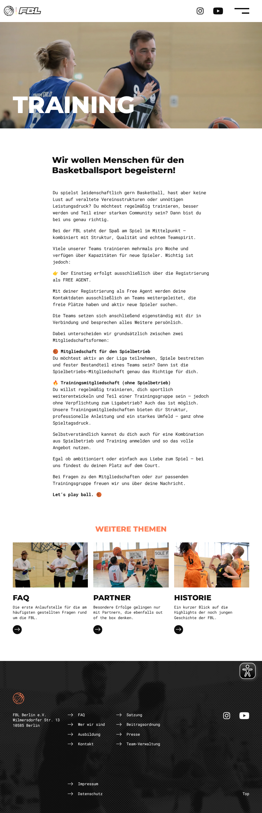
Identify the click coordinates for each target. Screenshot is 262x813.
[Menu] (242, 11)
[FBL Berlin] (22, 10)
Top (246, 793)
